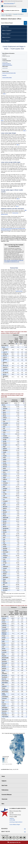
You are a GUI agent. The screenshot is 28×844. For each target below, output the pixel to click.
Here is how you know (9, 3)
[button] (25, 829)
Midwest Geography (6, 30)
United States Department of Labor (9, 6)
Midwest (3, 15)
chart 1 (17, 206)
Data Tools (4, 785)
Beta (3, 803)
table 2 (24, 130)
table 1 (4, 93)
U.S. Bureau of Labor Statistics (11, 10)
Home (3, 776)
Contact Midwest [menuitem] (6, 40)
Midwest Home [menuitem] (5, 26)
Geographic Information (18, 14)
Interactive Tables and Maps (7, 77)
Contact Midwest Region (14, 824)
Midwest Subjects (6, 33)
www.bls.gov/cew (4, 214)
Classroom (4, 799)
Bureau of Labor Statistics (6, 14)
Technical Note (15, 212)
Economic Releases (7, 794)
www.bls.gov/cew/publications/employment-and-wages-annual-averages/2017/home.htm (13, 229)
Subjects (4, 781)
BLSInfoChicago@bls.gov (6, 63)
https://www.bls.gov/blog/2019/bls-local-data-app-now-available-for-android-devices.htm (13, 261)
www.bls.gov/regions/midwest (15, 822)
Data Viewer (4, 75)
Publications (5, 790)
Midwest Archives (6, 37)
